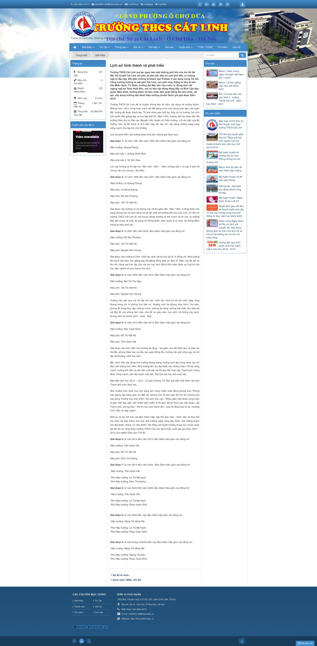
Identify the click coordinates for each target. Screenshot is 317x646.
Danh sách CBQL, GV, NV (127, 579)
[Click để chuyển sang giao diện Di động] (88, 641)
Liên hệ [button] (236, 47)
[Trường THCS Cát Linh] (83, 23)
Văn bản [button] (169, 47)
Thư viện (99, 612)
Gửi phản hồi (307, 643)
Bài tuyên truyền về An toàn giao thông (230, 178)
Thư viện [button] (153, 47)
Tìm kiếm (78, 612)
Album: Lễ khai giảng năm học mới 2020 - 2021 (230, 86)
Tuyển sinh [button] (185, 47)
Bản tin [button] (137, 47)
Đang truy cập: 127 (98, 626)
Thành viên (79, 606)
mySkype (148, 4)
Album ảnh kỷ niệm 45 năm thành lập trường (230, 168)
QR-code (80, 626)
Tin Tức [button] (103, 47)
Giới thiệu (78, 600)
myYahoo (134, 4)
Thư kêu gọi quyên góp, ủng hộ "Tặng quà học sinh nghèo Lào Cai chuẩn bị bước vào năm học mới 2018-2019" (225, 140)
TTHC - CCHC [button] (205, 47)
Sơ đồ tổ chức (121, 575)
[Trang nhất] (75, 47)
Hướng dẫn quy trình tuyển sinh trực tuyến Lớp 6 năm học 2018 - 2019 (223, 246)
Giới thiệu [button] (87, 47)
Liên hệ (98, 606)
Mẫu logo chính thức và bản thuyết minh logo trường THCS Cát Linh (231, 124)
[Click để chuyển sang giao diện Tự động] (74, 641)
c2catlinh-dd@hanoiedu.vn (109, 4)
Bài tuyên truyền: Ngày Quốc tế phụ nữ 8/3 (231, 199)
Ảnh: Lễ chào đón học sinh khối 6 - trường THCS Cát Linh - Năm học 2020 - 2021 (224, 98)
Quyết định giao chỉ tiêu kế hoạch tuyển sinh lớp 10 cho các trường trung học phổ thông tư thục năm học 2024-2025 (225, 211)
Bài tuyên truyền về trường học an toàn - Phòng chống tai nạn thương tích (223, 157)
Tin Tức (98, 600)
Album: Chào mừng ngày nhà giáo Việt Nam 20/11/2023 (231, 74)
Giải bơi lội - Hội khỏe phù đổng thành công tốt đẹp (230, 189)
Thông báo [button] (121, 47)
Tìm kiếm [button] (223, 47)
